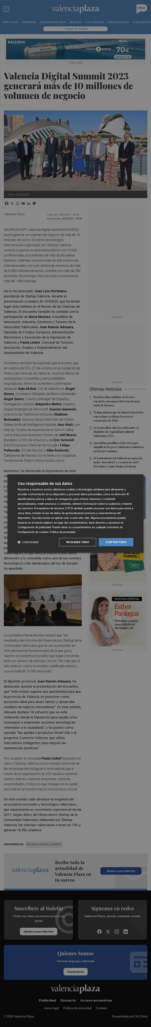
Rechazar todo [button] (77, 542)
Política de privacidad (62, 532)
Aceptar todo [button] (116, 542)
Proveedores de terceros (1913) (53, 508)
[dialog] (75, 513)
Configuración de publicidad (34, 527)
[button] (28, 542)
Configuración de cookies (33, 532)
